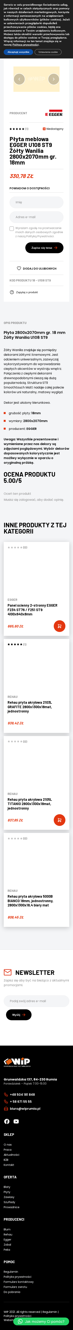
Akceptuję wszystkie (18, 52)
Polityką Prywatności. (40, 236)
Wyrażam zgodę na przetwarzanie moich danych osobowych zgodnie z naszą (39, 232)
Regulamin (50, 1312)
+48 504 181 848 (22, 1094)
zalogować (27, 499)
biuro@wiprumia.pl (25, 1108)
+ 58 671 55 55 (21, 1101)
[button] (19, 79)
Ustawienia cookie (48, 52)
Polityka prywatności (17, 1316)
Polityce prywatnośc (25, 45)
